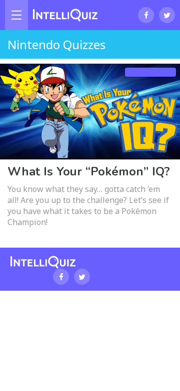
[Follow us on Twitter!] (167, 15)
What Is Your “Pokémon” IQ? (89, 171)
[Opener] (16, 15)
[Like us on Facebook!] (146, 15)
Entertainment (150, 72)
